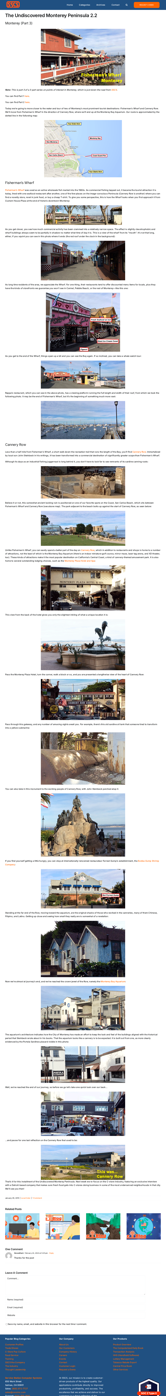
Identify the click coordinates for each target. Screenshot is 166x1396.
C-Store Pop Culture (15, 1351)
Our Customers (67, 1348)
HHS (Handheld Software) (126, 1355)
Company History (68, 1351)
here (27, 96)
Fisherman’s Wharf (14, 190)
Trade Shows (11, 1348)
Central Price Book (122, 1366)
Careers (63, 1355)
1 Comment (37, 1198)
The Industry (11, 1366)
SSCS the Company (15, 1362)
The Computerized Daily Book (128, 1348)
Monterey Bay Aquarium (113, 981)
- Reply (51, 1253)
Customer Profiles (14, 1344)
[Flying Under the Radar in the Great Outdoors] (103, 1226)
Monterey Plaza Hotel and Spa (80, 560)
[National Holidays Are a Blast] (144, 1226)
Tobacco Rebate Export (125, 1362)
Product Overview (122, 1344)
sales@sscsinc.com (15, 1392)
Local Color (26, 1198)
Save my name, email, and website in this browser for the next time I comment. (47, 1324)
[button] (127, 5)
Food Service (11, 1355)
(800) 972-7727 (20, 1388)
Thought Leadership (15, 1369)
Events (62, 1359)
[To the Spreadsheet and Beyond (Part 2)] (22, 1226)
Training (9, 1359)
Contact (63, 1362)
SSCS (114, 90)
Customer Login (67, 1366)
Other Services (120, 1369)
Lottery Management (123, 1359)
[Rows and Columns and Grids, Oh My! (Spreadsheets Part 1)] (63, 1226)
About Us (64, 1344)
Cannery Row (139, 452)
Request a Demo (67, 1369)
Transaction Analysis (123, 1351)
